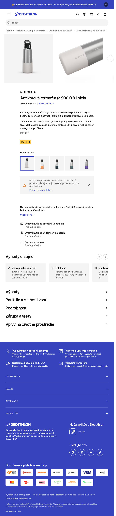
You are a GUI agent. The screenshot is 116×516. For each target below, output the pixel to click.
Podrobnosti (16, 308)
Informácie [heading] (12, 401)
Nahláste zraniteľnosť (43, 494)
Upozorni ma (26, 215)
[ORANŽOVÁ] (42, 163)
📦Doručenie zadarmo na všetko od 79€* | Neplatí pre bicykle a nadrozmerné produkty (54, 4)
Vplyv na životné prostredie (30, 324)
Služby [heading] (9, 389)
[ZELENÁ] (57, 163)
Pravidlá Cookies (86, 494)
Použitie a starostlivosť (26, 300)
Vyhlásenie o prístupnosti (18, 494)
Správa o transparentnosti (18, 498)
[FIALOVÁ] (87, 163)
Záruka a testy (18, 316)
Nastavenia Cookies (66, 494)
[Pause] (106, 4)
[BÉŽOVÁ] (27, 163)
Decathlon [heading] (12, 413)
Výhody (12, 292)
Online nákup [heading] (13, 376)
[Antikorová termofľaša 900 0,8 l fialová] (28, 58)
